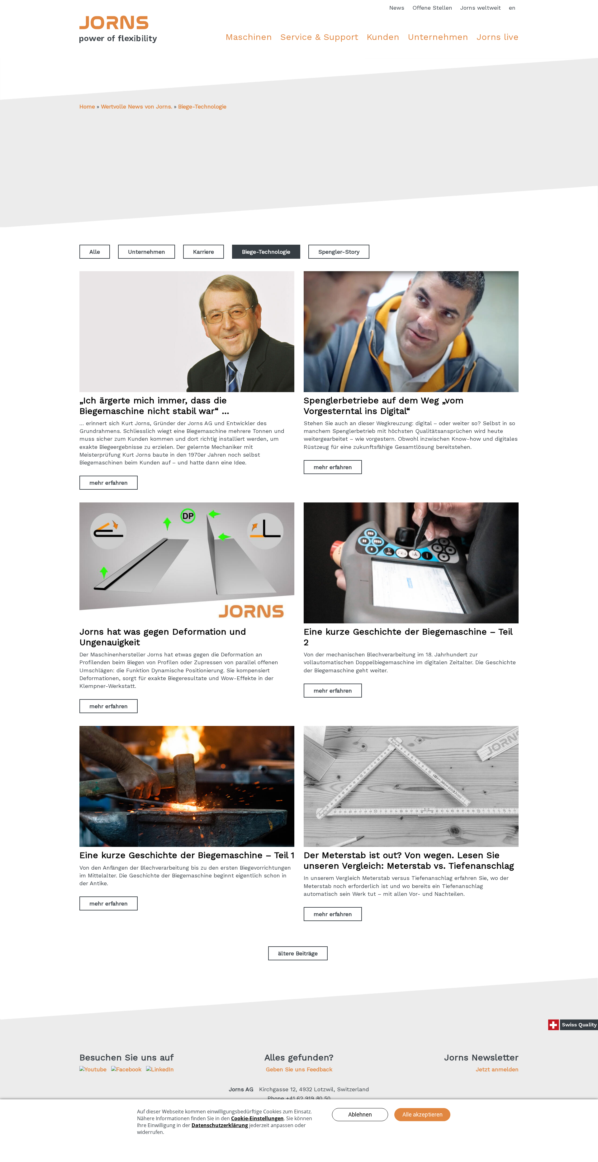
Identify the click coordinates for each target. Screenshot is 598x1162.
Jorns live (498, 37)
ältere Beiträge (298, 953)
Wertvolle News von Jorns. (136, 106)
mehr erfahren (108, 482)
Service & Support (319, 37)
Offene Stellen (432, 7)
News (396, 7)
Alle (94, 251)
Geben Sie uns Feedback (299, 1069)
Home (87, 106)
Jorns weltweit (480, 7)
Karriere (203, 251)
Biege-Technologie (202, 106)
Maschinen (248, 37)
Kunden (383, 37)
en (512, 7)
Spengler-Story (338, 251)
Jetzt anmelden (497, 1069)
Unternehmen (438, 37)
